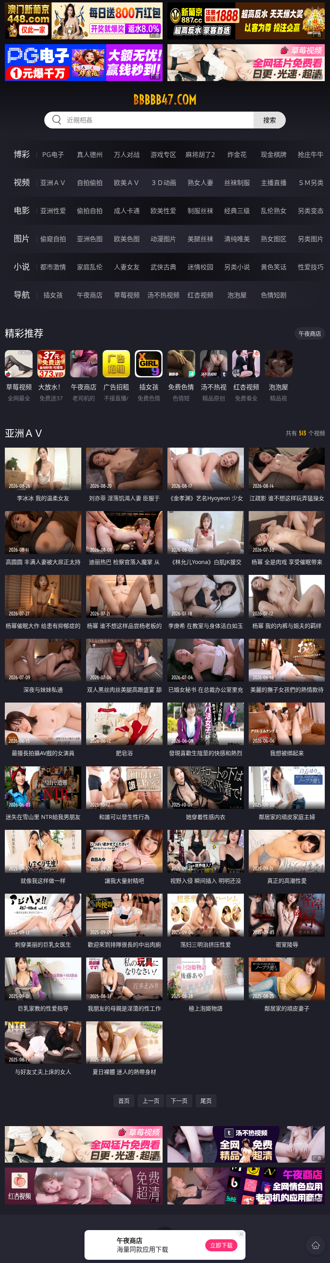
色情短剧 (274, 295)
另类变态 (311, 210)
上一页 (150, 1100)
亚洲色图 (90, 238)
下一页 (179, 1100)
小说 (22, 266)
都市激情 (53, 267)
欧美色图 (127, 238)
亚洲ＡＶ (53, 182)
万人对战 (127, 154)
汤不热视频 (163, 295)
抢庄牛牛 (311, 154)
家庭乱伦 (90, 267)
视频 (22, 182)
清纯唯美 (237, 238)
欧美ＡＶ (127, 182)
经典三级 (237, 210)
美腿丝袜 (200, 238)
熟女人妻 (200, 182)
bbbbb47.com (165, 100)
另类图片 (311, 238)
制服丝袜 (200, 210)
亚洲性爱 (53, 210)
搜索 (269, 120)
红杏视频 (200, 295)
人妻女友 (127, 267)
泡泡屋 (237, 295)
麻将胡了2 (200, 154)
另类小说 (237, 267)
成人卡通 (127, 210)
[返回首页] (315, 1245)
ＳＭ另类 (311, 182)
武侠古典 (163, 267)
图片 (22, 238)
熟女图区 (274, 238)
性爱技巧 (311, 267)
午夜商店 (90, 295)
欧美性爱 (163, 210)
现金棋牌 (274, 154)
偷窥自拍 (53, 238)
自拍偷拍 (90, 182)
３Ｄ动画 (163, 182)
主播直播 (274, 182)
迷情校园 (200, 267)
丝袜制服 (237, 182)
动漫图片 (163, 238)
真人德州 (90, 154)
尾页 (206, 1100)
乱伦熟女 (274, 210)
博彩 (22, 154)
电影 (22, 210)
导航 (22, 294)
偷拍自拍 (90, 210)
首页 (124, 1100)
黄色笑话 (274, 267)
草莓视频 (127, 295)
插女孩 (53, 295)
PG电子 (53, 154)
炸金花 (237, 154)
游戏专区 (163, 154)
